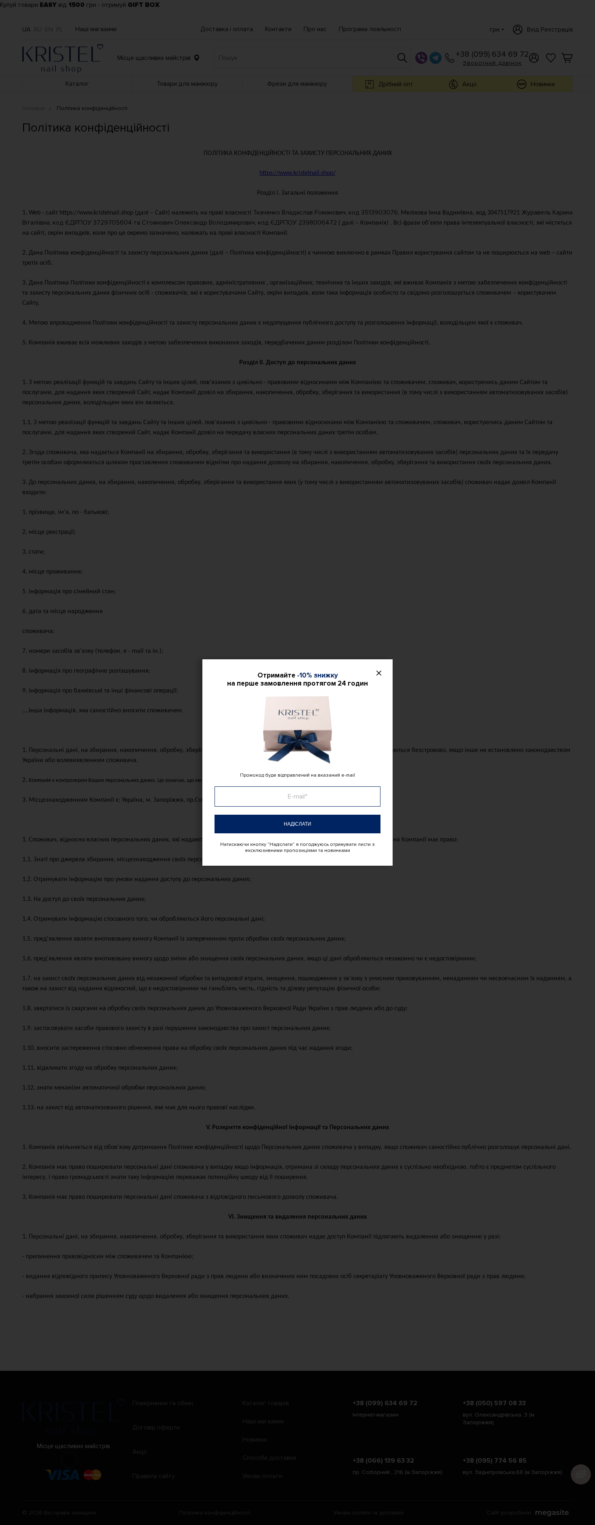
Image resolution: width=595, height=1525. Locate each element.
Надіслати (297, 824)
